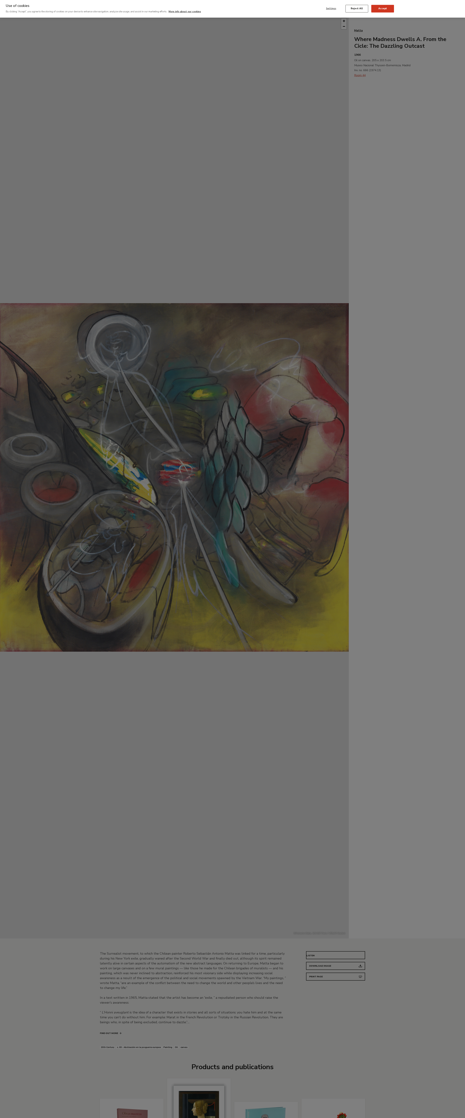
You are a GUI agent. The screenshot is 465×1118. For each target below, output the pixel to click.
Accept (382, 8)
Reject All (357, 8)
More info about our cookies (185, 11)
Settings (331, 8)
